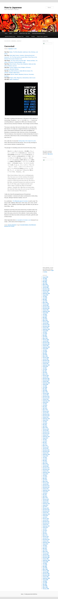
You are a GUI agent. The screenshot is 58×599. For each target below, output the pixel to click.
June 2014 (45, 493)
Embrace (6, 76)
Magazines (19, 77)
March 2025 (45, 302)
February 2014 (46, 499)
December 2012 (46, 509)
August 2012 (45, 515)
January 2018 (45, 430)
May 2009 (45, 566)
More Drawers (13, 64)
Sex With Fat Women (14, 71)
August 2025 (45, 295)
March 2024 (45, 320)
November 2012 (46, 511)
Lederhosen (25, 52)
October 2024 (45, 309)
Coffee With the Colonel (24, 71)
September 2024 (46, 311)
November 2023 (46, 326)
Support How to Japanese (42, 36)
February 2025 (46, 304)
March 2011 (45, 535)
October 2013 (45, 502)
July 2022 (45, 350)
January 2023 (45, 341)
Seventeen (31, 74)
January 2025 (45, 305)
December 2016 (46, 450)
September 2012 (46, 514)
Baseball (20, 52)
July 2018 (45, 421)
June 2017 (45, 441)
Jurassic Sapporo (14, 67)
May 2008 (45, 584)
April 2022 (45, 354)
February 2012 (46, 518)
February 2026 (46, 286)
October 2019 (45, 399)
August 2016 (45, 456)
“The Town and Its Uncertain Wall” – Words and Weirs (22, 60)
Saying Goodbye (18, 62)
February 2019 (46, 411)
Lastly (24, 62)
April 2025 (45, 301)
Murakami (14, 224)
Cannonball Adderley (24, 224)
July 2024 (45, 314)
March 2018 (45, 427)
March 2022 (45, 356)
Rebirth (16, 74)
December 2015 (46, 468)
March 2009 (45, 569)
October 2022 (45, 345)
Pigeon (11, 77)
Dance (7, 69)
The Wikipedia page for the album (20, 201)
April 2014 (45, 496)
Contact (15, 33)
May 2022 (45, 353)
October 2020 (45, 381)
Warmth (12, 74)
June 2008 (45, 582)
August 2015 (45, 473)
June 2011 (45, 530)
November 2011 (46, 523)
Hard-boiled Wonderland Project (38, 33)
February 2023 (46, 339)
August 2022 (45, 348)
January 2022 (45, 359)
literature (10, 224)
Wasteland (21, 74)
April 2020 (45, 390)
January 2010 (45, 554)
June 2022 (45, 351)
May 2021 (45, 371)
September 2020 (46, 383)
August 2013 (45, 505)
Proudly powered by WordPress (30, 594)
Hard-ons (26, 74)
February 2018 (46, 429)
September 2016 (46, 454)
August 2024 (45, 312)
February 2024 (46, 321)
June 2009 (45, 564)
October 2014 (45, 488)
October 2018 (45, 417)
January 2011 (45, 538)
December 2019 (46, 396)
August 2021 (45, 366)
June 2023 (45, 333)
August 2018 (45, 420)
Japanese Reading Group (10, 36)
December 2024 (46, 307)
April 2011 (45, 533)
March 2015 (45, 481)
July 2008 (45, 581)
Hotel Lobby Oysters (14, 55)
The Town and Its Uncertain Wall (19, 57)
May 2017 (45, 442)
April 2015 (45, 479)
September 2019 (46, 400)
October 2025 (45, 292)
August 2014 (45, 491)
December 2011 (46, 521)
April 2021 (45, 372)
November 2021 (46, 362)
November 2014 (46, 487)
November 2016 (46, 451)
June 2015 (45, 476)
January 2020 (45, 394)
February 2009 (46, 570)
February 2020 (46, 393)
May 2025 (45, 299)
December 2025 (46, 289)
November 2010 (46, 539)
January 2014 (45, 500)
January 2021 (45, 377)
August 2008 (45, 579)
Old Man (11, 72)
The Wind (15, 52)
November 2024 (46, 308)
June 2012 (45, 517)
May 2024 (45, 317)
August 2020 (45, 384)
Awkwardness (25, 77)
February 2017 (46, 447)
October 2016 (45, 453)
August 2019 (45, 402)
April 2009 (45, 567)
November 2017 (46, 433)
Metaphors (25, 64)
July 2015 (45, 475)
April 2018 (45, 426)
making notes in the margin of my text (27, 141)
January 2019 (45, 412)
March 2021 (45, 374)
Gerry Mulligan (21, 67)
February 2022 (46, 357)
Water (11, 79)
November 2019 (46, 397)
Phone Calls (20, 64)
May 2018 (45, 424)
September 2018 (46, 418)
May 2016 (45, 460)
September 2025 (46, 293)
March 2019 (45, 409)
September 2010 (46, 542)
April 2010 (45, 550)
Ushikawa (9, 65)
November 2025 (46, 290)
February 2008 (46, 588)
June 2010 (45, 547)
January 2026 (45, 287)
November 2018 (46, 415)
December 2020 (46, 378)
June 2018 (45, 423)
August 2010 (45, 544)
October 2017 (45, 435)
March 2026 (45, 284)
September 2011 (46, 526)
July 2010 (45, 545)
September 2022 (46, 347)
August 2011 (45, 527)
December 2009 (46, 556)
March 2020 (45, 391)
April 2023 (45, 336)
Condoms (22, 55)
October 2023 (45, 327)
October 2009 (45, 558)
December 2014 (46, 485)
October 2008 (45, 576)
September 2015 (46, 472)
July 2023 (45, 332)
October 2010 (45, 541)
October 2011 (45, 524)
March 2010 (45, 551)
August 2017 (45, 438)
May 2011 (45, 532)
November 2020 (46, 380)
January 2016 (45, 466)
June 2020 (45, 387)
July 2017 (45, 439)
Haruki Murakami (32, 224)
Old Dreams (11, 62)
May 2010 (45, 548)
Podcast (27, 36)
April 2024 (45, 318)
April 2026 (45, 283)
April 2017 (45, 444)
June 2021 (45, 369)
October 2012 (45, 512)
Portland (12, 226)
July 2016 (45, 457)
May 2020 (45, 389)
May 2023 (45, 335)
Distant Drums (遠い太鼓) (24, 33)
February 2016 (46, 465)
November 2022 (46, 344)
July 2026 (45, 278)
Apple (52, 270)
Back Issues (32, 77)
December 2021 (46, 360)
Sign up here (50, 154)
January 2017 (45, 448)
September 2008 (46, 578)
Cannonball (9, 46)
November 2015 (46, 469)
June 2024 (45, 315)
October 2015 (45, 471)
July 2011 (45, 529)
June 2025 (45, 298)
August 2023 (45, 330)
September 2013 (46, 503)
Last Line (14, 65)
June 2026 (45, 280)
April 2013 (45, 506)
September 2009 (46, 560)
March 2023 (45, 338)
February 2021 (46, 375)
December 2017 (46, 432)
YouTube (45, 272)
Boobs (11, 52)
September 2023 (46, 329)
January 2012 (45, 520)
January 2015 (45, 484)
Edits (15, 77)
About (10, 33)
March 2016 (45, 463)
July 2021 (45, 368)
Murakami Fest (20, 36)
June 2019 (45, 405)
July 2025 (45, 296)
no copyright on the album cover (23, 220)
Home (6, 33)
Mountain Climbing (14, 69)
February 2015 (46, 482)
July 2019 (45, 403)
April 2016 (45, 462)
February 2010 (46, 553)
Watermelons (16, 72)
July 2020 (45, 386)
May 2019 (45, 406)
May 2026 (45, 281)
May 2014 (45, 494)
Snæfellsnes (16, 79)
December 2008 (46, 573)
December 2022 (46, 342)
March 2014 (45, 497)
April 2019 (45, 408)
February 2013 (46, 508)
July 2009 (45, 563)
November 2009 (46, 557)
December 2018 (46, 414)
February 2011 (46, 536)
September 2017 (46, 436)
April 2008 (45, 585)
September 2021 (46, 365)
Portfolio (33, 36)
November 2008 (46, 575)
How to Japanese (13, 7)
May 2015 (45, 478)
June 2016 (45, 459)
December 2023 (46, 324)
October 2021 (45, 363)
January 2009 (45, 572)
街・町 (9, 57)
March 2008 (45, 587)
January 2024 (45, 323)
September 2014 (46, 490)
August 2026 (45, 277)
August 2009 (45, 561)
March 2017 (45, 445)
